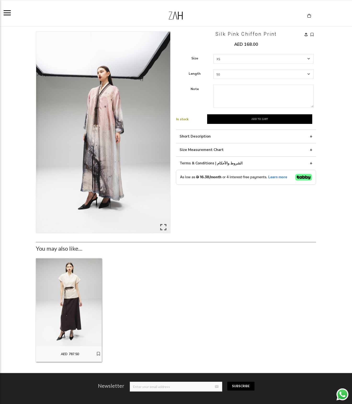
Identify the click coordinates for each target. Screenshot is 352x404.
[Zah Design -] (176, 13)
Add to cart (259, 119)
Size (194, 58)
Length (195, 73)
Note (195, 89)
